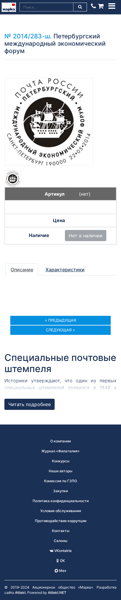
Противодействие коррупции (60, 521)
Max (62, 570)
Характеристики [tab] (65, 269)
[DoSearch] (80, 7)
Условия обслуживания (60, 511)
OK (62, 560)
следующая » (60, 330)
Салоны (60, 540)
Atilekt (20, 592)
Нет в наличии (85, 235)
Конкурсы (60, 461)
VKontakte (62, 550)
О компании (60, 441)
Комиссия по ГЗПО (60, 481)
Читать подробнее (29, 404)
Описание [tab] (22, 269)
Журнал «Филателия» (60, 451)
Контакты (60, 531)
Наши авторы (60, 471)
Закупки (60, 491)
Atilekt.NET (57, 592)
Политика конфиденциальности (61, 501)
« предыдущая (60, 320)
